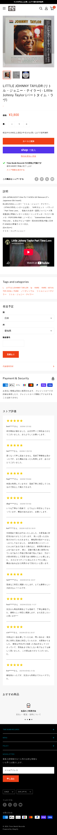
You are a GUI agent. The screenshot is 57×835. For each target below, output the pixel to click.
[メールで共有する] (52, 179)
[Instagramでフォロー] (15, 805)
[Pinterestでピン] (42, 179)
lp (31, 288)
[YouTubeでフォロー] (20, 805)
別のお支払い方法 (28, 156)
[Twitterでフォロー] (10, 805)
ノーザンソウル (27, 291)
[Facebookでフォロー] (5, 805)
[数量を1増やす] (26, 124)
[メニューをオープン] (4, 8)
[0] (52, 8)
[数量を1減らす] (12, 124)
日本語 (6, 792)
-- (3, 106)
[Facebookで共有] (36, 179)
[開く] (40, 8)
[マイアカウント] (46, 8)
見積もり (11, 354)
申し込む (11, 779)
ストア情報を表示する (16, 170)
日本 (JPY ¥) (22, 792)
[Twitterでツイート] (47, 179)
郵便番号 (6, 337)
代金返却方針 (8, 366)
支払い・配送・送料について (28, 714)
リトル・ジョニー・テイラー (21, 294)
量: (4, 124)
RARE (37, 288)
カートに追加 (28, 141)
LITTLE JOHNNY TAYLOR (17, 288)
